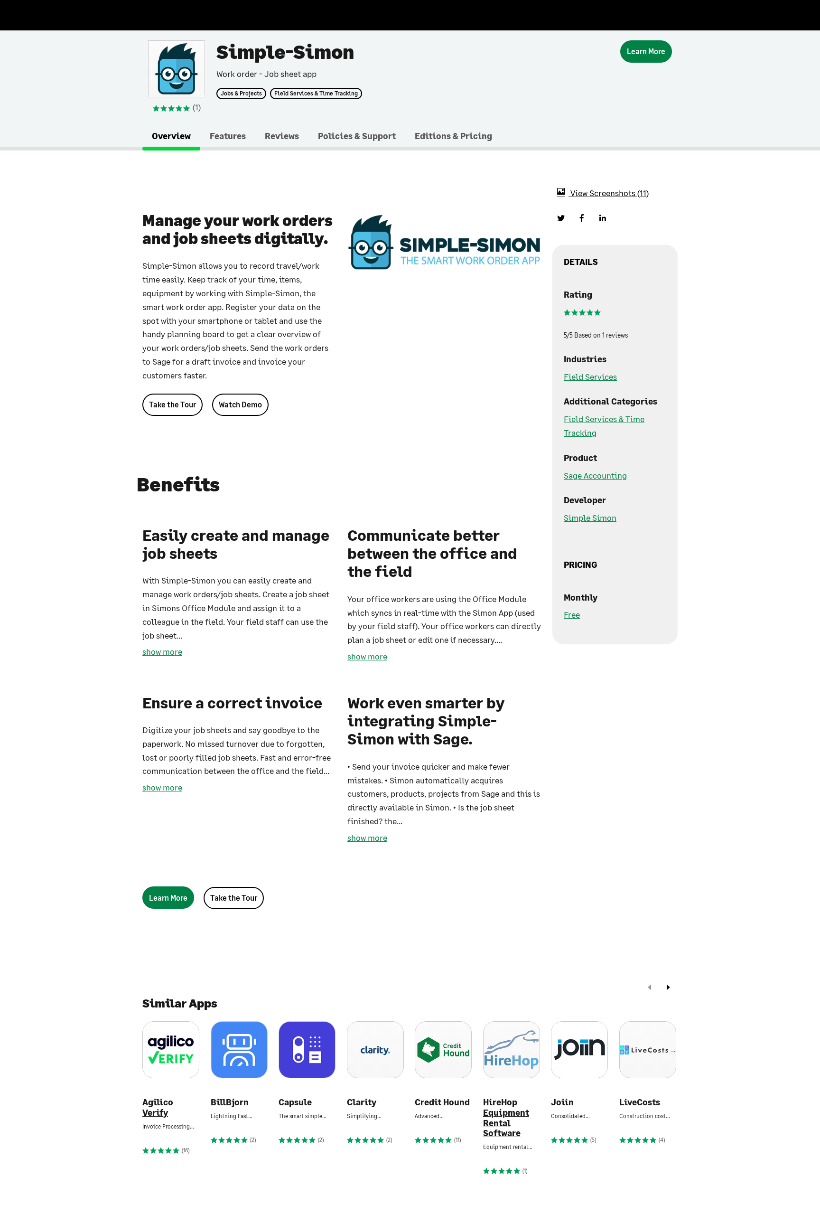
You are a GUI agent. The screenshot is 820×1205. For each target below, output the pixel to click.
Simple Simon (590, 517)
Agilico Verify (157, 1107)
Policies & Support (357, 136)
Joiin (562, 1102)
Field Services (590, 376)
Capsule (295, 1102)
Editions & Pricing (453, 136)
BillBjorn (230, 1102)
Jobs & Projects (241, 93)
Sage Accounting (595, 475)
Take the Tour (172, 404)
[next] (668, 988)
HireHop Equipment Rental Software (506, 1117)
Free (572, 614)
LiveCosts (639, 1102)
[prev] (649, 988)
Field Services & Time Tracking (316, 93)
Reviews (282, 136)
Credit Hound (442, 1102)
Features (228, 136)
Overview (171, 136)
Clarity (361, 1102)
